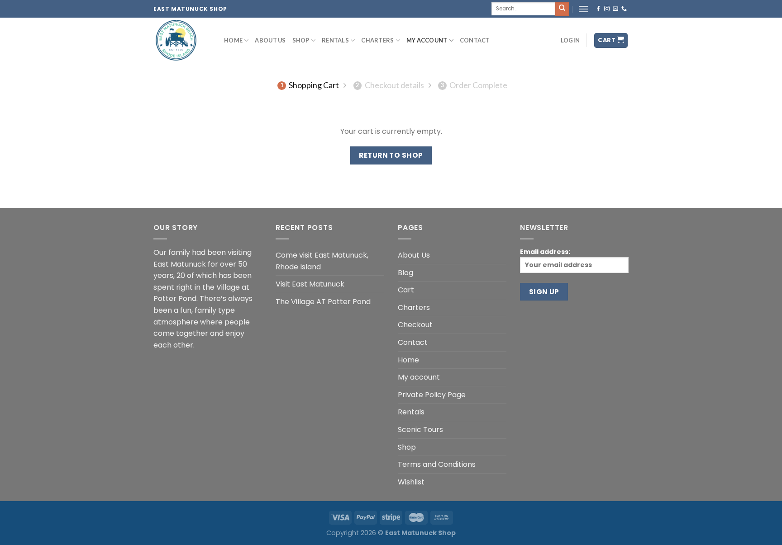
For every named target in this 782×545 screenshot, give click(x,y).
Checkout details (390, 85)
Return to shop (391, 155)
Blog (405, 273)
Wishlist (411, 482)
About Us (270, 40)
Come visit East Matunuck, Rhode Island (322, 261)
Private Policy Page (432, 395)
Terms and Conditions (437, 464)
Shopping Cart (309, 85)
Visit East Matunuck (310, 284)
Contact (475, 40)
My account (427, 40)
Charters (377, 40)
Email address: (545, 251)
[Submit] (562, 9)
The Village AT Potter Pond (323, 301)
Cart (406, 290)
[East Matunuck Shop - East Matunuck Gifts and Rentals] (181, 40)
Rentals (335, 40)
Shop (301, 40)
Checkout (415, 324)
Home (233, 40)
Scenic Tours (420, 429)
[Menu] (583, 9)
